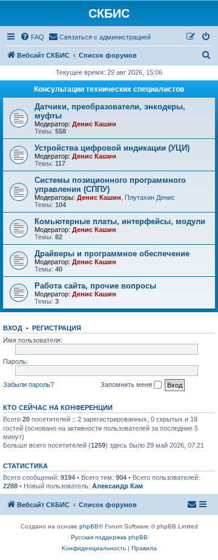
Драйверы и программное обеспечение (112, 253)
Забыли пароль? (28, 384)
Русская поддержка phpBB (109, 537)
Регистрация (56, 328)
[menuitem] (32, 37)
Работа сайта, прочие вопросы (95, 285)
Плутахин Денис (150, 197)
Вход (12, 328)
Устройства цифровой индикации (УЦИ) (112, 147)
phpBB (89, 526)
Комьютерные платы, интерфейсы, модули (120, 221)
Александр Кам (117, 486)
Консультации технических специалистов (109, 89)
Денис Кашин (94, 124)
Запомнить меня (127, 384)
